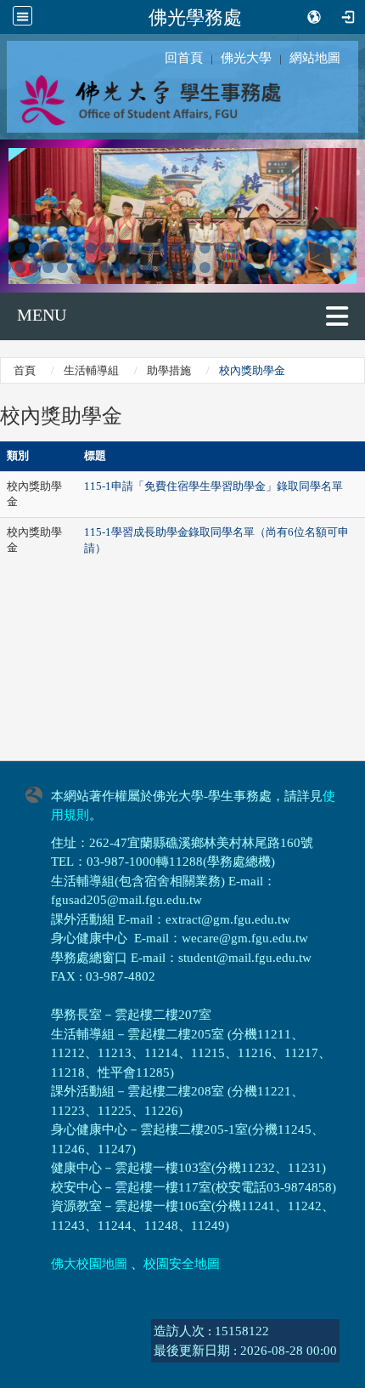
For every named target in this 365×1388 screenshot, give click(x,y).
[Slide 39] (205, 267)
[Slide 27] (34, 267)
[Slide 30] (76, 267)
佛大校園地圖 (89, 1264)
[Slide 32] (105, 267)
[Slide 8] (105, 247)
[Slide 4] (47, 247)
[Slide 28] (47, 267)
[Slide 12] (162, 247)
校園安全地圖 (181, 1264)
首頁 (25, 370)
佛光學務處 (195, 17)
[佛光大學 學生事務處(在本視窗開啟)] (182, 99)
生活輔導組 (91, 370)
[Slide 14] (190, 247)
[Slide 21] (290, 247)
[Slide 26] (19, 267)
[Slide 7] (91, 247)
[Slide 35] (148, 267)
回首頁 (184, 58)
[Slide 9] (119, 247)
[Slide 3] (34, 247)
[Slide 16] (219, 247)
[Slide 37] (176, 267)
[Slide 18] (248, 247)
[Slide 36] (162, 267)
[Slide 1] (5, 247)
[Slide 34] (133, 267)
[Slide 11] (148, 247)
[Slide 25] (5, 267)
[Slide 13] (176, 247)
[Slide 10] (133, 247)
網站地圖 (314, 58)
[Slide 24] (333, 247)
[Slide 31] (91, 267)
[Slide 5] (62, 247)
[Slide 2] (19, 247)
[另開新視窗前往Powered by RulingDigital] (38, 793)
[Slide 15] (205, 247)
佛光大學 (246, 58)
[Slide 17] (233, 247)
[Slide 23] (319, 247)
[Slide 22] (305, 247)
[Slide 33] (119, 267)
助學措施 (169, 370)
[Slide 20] (276, 247)
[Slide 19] (261, 247)
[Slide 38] (190, 267)
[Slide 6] (76, 247)
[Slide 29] (62, 267)
